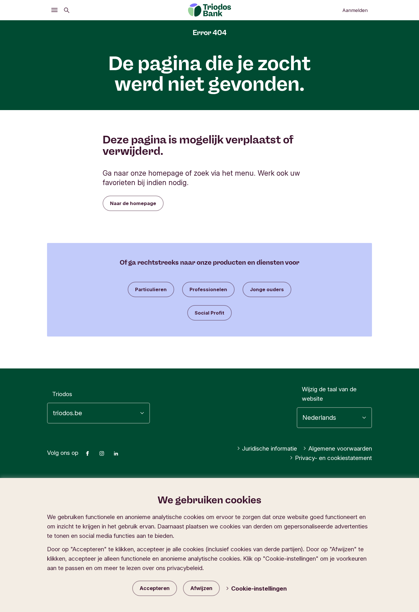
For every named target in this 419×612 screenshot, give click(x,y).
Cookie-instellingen (259, 588)
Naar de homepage (133, 203)
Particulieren (151, 289)
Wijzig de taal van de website (329, 394)
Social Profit (209, 313)
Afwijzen (201, 588)
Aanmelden (355, 10)
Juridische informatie (269, 448)
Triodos (62, 394)
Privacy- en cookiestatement (333, 457)
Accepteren (155, 588)
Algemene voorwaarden (340, 448)
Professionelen (208, 289)
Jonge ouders (267, 289)
